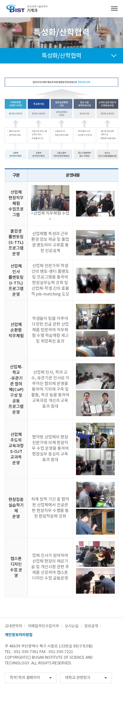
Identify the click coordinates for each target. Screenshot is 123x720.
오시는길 (72, 626)
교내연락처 (13, 626)
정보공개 (91, 626)
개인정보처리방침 (18, 635)
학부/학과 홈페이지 (25, 677)
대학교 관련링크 (77, 677)
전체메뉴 (114, 8)
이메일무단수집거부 (43, 626)
